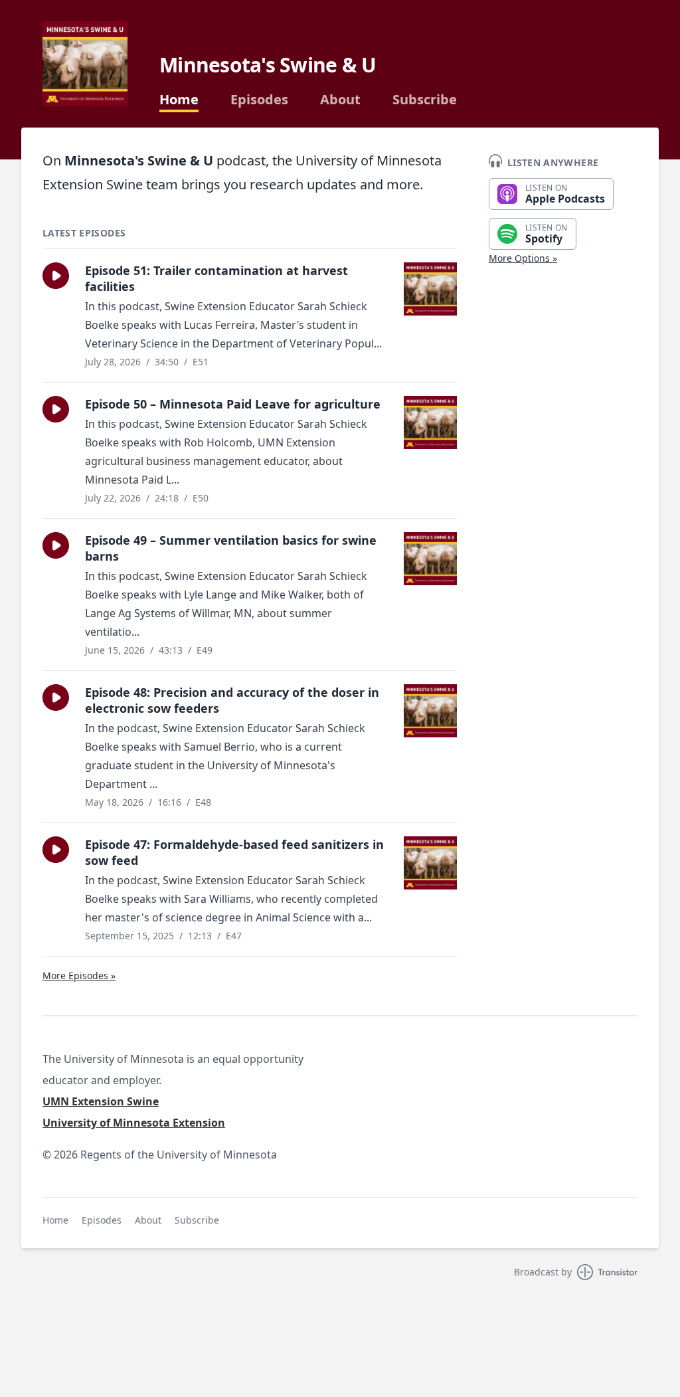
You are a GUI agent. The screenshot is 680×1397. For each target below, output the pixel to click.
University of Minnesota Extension (133, 1122)
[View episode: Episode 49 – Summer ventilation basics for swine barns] (430, 558)
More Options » (523, 258)
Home (179, 99)
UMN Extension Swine (100, 1101)
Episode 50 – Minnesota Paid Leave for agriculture (233, 404)
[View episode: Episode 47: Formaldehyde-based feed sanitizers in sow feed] (430, 862)
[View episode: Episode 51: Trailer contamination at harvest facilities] (430, 289)
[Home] (85, 63)
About (340, 99)
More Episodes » (79, 975)
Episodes (259, 99)
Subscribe (424, 99)
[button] (55, 275)
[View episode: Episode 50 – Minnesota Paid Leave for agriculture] (430, 422)
